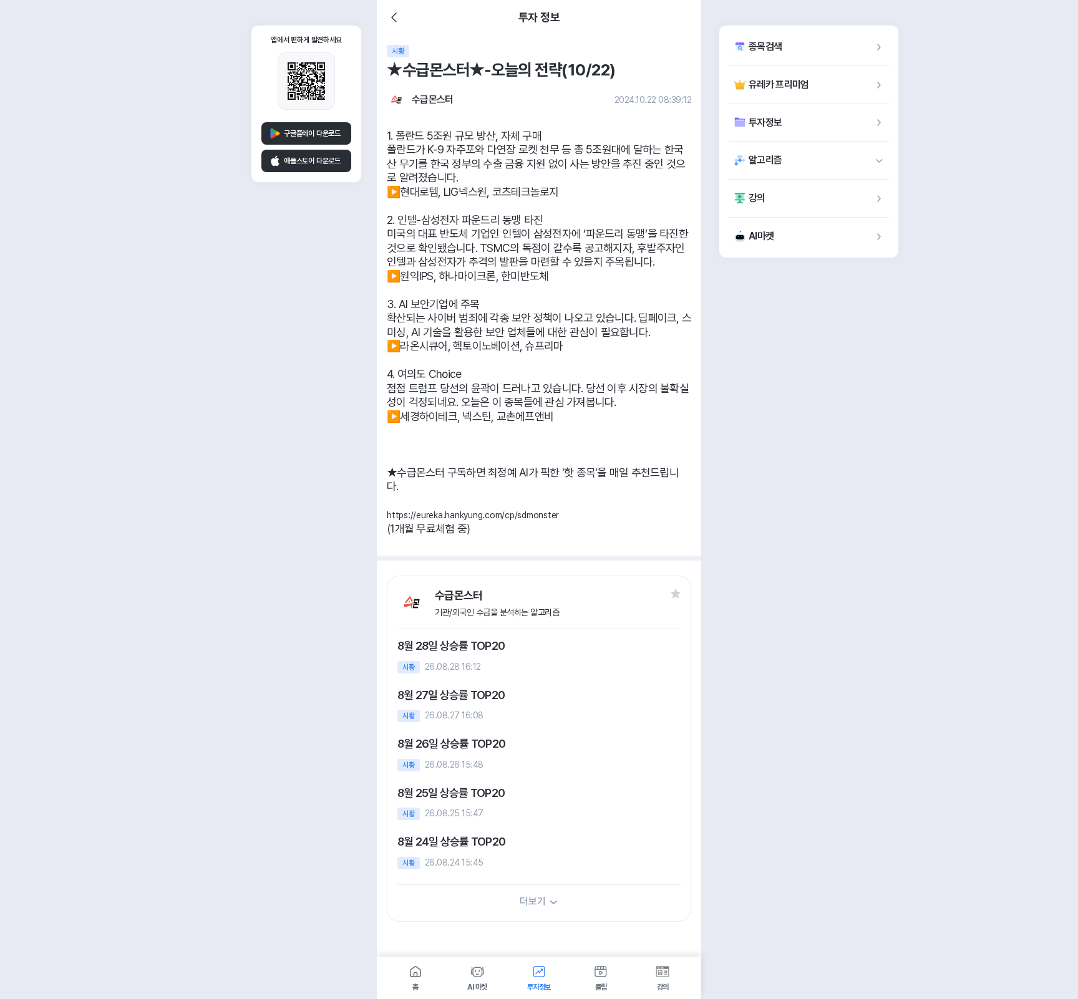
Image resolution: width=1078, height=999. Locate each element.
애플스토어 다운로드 (312, 161)
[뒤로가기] (394, 17)
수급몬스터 (433, 99)
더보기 (532, 901)
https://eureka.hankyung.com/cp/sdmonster (473, 515)
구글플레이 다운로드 (312, 133)
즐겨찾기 (676, 594)
